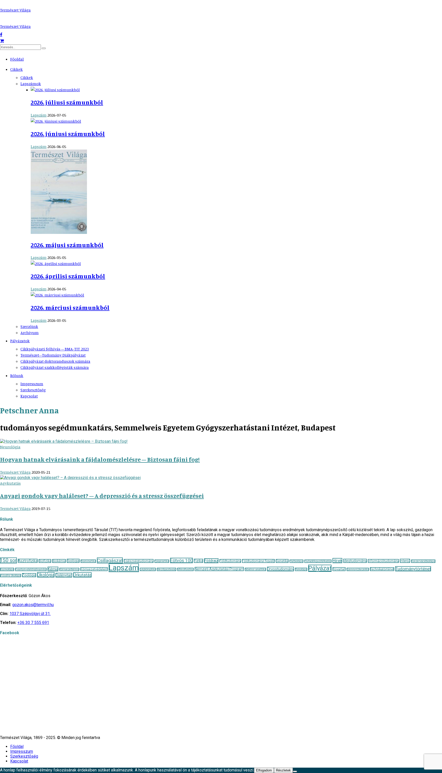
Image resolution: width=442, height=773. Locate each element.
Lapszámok (30, 83)
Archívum (29, 332)
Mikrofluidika (185, 569)
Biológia (73, 561)
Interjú (405, 561)
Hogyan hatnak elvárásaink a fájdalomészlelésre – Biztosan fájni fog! (100, 459)
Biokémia (59, 561)
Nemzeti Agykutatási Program (219, 569)
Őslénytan (64, 575)
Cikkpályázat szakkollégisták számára (54, 367)
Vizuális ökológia (10, 575)
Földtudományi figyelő (258, 561)
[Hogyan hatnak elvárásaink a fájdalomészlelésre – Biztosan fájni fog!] (64, 441)
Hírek (337, 560)
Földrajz (211, 560)
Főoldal (17, 59)
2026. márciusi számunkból (70, 307)
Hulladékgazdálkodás (318, 561)
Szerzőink (29, 326)
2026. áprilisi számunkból (68, 276)
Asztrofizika (28, 561)
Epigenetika (161, 561)
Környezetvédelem (94, 569)
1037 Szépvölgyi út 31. (30, 613)
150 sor (8, 560)
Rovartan (339, 569)
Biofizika (45, 561)
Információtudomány (383, 561)
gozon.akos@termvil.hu (33, 604)
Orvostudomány (280, 569)
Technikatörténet (382, 569)
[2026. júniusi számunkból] (56, 121)
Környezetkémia (69, 569)
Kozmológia (7, 569)
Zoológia (29, 575)
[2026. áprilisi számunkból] (56, 263)
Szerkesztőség (33, 389)
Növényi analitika (255, 569)
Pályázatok (20, 340)
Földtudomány (230, 561)
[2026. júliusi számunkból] (55, 89)
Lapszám (39, 115)
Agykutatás (10, 483)
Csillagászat (110, 560)
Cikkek (16, 69)
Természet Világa (15, 10)
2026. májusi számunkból (67, 245)
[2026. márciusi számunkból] (57, 295)
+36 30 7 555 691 (33, 622)
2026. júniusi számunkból (68, 134)
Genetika (282, 561)
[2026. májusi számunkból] (59, 232)
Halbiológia (296, 561)
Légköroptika (148, 569)
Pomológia (301, 569)
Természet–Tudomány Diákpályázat (53, 355)
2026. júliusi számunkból (67, 102)
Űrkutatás (82, 574)
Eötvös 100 (181, 560)
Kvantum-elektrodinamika (31, 569)
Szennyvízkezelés (358, 569)
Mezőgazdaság (166, 569)
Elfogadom (264, 770)
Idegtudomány (355, 561)
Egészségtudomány (138, 561)
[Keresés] (44, 48)
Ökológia (45, 574)
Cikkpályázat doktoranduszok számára (55, 361)
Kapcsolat (29, 396)
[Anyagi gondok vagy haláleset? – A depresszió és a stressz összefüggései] (70, 477)
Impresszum (31, 383)
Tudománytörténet (413, 568)
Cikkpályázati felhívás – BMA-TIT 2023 (54, 348)
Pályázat (320, 568)
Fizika (198, 561)
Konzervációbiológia (423, 561)
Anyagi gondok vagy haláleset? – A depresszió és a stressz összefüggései (102, 495)
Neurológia (10, 446)
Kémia (53, 569)
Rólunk (16, 375)
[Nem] (295, 771)
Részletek (283, 770)
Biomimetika (88, 561)
